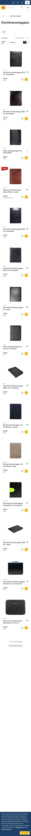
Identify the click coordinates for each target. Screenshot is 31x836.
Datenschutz (19, 827)
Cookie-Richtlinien (6, 829)
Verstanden (24, 833)
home (3, 16)
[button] (13, 2)
